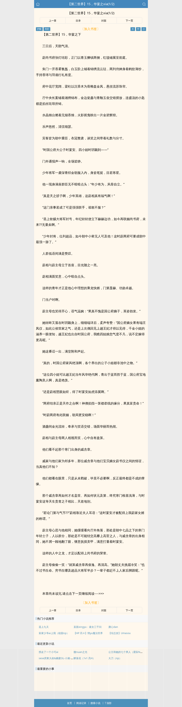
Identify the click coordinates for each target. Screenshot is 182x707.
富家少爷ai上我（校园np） (54, 633)
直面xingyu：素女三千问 (87, 627)
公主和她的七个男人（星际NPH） (127, 652)
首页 (69, 703)
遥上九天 (44, 627)
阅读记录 (81, 703)
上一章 (52, 20)
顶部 (108, 703)
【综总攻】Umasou (119, 633)
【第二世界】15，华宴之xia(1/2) (91, 4)
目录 (78, 20)
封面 (103, 20)
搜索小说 (95, 703)
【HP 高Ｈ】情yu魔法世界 (88, 633)
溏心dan (113, 627)
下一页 (129, 20)
